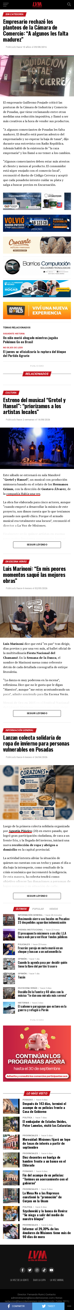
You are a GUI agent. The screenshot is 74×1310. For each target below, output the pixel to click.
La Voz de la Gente (19, 1280)
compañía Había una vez (23, 494)
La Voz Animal (57, 1280)
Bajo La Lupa (39, 1280)
